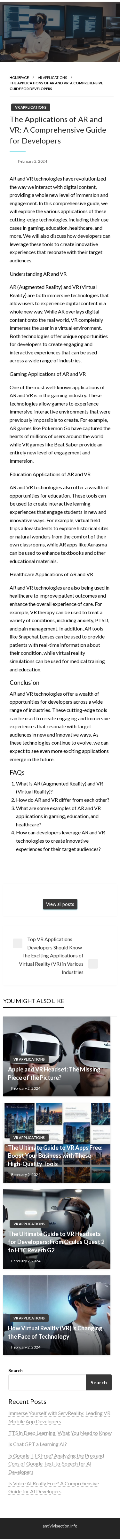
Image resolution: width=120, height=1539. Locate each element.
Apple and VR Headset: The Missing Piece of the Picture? (54, 1073)
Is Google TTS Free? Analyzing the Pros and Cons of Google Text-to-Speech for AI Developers (56, 1463)
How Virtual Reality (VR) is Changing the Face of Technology (55, 1332)
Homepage (19, 77)
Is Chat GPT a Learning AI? (37, 1444)
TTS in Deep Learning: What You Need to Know (60, 1433)
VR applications (52, 77)
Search (15, 1370)
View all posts (60, 904)
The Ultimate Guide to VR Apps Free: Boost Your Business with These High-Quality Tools (55, 1155)
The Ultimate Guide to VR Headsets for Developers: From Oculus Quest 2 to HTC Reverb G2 (56, 1241)
